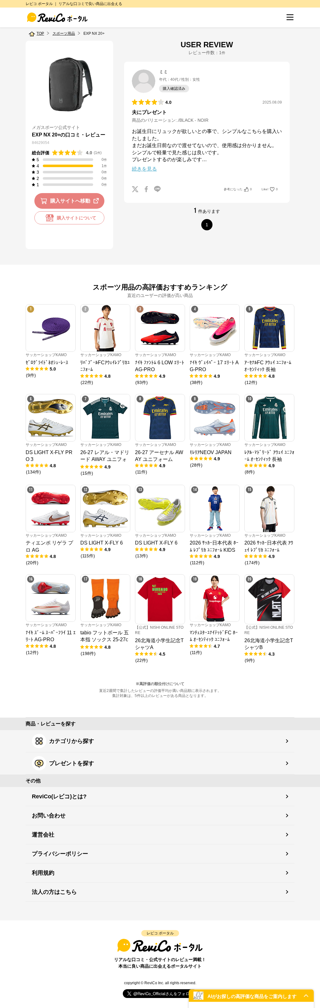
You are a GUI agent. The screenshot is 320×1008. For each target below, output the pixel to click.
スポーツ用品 (63, 33)
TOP (40, 33)
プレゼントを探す (71, 763)
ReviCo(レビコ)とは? (59, 796)
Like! (270, 189)
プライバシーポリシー (60, 854)
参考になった (238, 189)
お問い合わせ (49, 815)
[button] (251, 995)
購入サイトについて (76, 217)
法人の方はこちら (54, 892)
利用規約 (43, 873)
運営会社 (43, 834)
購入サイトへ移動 (70, 200)
